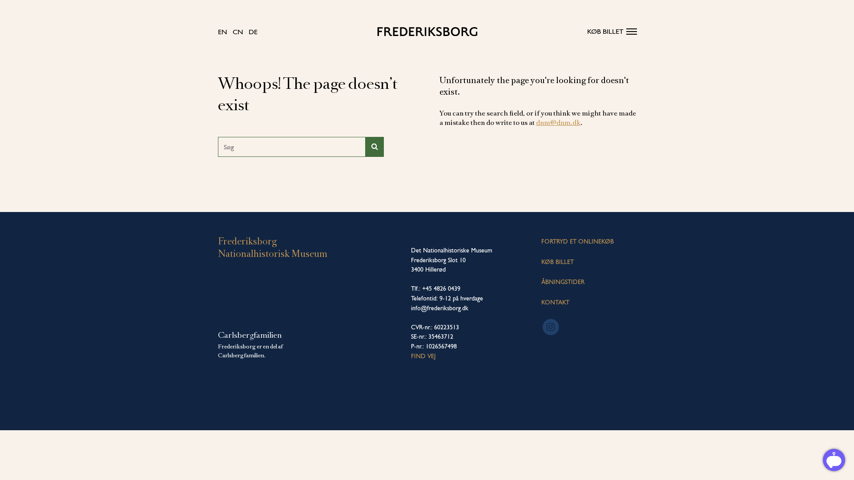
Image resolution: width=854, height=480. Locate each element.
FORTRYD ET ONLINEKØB (577, 241)
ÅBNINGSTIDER (562, 281)
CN (238, 32)
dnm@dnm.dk (558, 122)
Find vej (423, 356)
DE (253, 32)
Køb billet (605, 31)
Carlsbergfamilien (250, 335)
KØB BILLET (557, 261)
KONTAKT (555, 302)
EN (222, 32)
